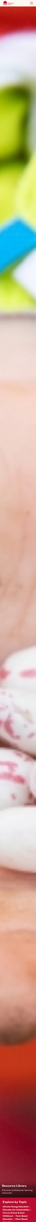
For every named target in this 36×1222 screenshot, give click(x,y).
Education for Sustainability (16, 1210)
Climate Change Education (16, 1206)
